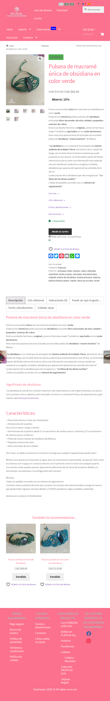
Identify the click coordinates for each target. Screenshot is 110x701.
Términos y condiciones (17, 649)
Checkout (62, 10)
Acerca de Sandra (15, 631)
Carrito (38, 18)
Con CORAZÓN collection (69, 624)
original (52, 277)
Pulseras (45, 45)
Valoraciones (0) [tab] (58, 300)
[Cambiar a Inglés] (79, 4)
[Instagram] (88, 642)
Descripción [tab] (15, 300)
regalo (73, 280)
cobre (84, 270)
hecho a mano (65, 274)
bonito (76, 270)
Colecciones (45, 29)
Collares (65, 652)
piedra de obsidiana (66, 277)
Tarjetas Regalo (65, 680)
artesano (62, 270)
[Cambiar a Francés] (84, 4)
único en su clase (85, 280)
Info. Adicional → (57, 200)
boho (69, 270)
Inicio (9, 29)
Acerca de (12, 37)
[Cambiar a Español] (89, 4)
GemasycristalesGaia (28, 398)
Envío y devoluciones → (60, 207)
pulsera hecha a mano (59, 280)
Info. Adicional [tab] (36, 300)
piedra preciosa (84, 277)
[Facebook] (88, 634)
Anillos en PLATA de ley (68, 633)
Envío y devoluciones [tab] (20, 307)
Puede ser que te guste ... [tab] (86, 300)
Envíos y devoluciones (43, 625)
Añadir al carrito (60, 231)
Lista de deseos (43, 10)
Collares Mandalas (70, 659)
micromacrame (90, 274)
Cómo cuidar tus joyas (42, 640)
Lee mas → (54, 193)
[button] (40, 58)
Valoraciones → (56, 214)
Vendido (21, 576)
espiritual (53, 274)
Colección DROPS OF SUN (67, 670)
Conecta (28, 37)
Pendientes (67, 646)
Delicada (92, 270)
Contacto (40, 633)
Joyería (22, 29)
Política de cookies (16, 658)
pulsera (96, 277)
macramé (77, 274)
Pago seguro (17, 624)
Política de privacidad (16, 640)
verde (97, 280)
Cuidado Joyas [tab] (46, 307)
